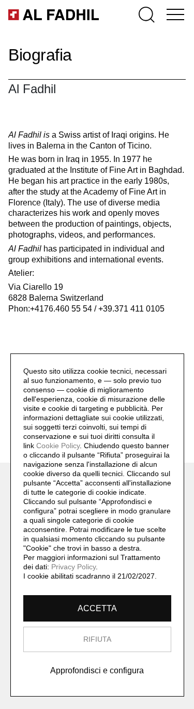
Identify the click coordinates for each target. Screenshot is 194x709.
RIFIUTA (97, 639)
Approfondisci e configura (97, 670)
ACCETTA (97, 608)
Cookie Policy (58, 445)
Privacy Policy (73, 567)
